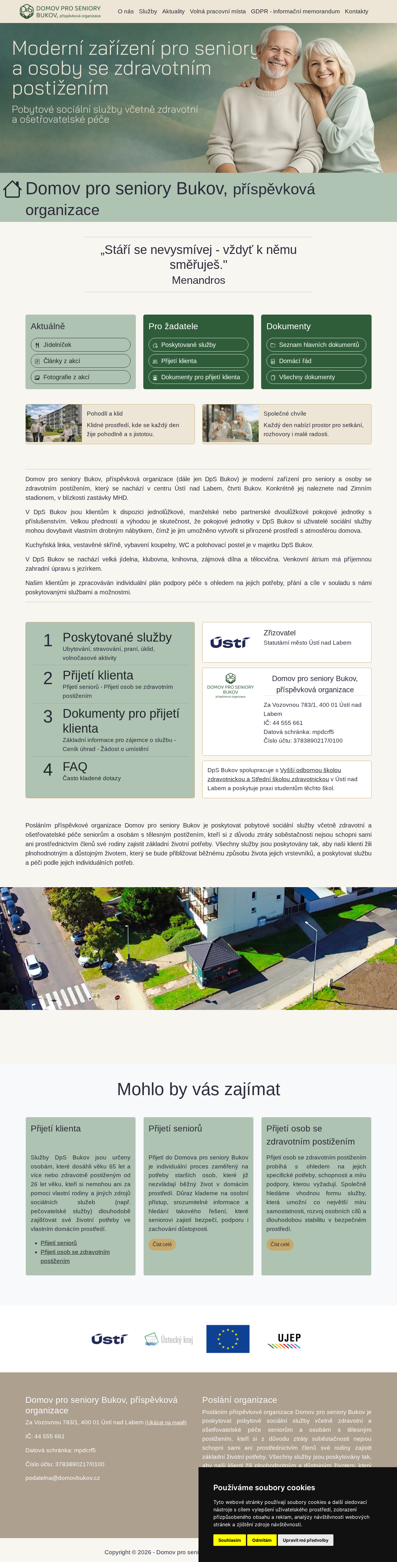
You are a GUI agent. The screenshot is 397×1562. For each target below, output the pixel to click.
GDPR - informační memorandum (295, 11)
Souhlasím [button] (229, 1540)
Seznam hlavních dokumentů (317, 344)
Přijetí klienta (177, 360)
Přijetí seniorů (59, 1243)
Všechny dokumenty (305, 377)
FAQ (75, 766)
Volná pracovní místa (218, 11)
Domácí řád (293, 360)
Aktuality (173, 11)
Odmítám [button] (262, 1540)
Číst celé (162, 1244)
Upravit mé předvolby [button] (305, 1540)
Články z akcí (60, 360)
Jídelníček (55, 344)
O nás (126, 11)
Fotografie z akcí (65, 377)
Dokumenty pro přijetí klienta (199, 377)
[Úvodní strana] (60, 11)
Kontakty (356, 11)
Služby (148, 11)
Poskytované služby (187, 344)
